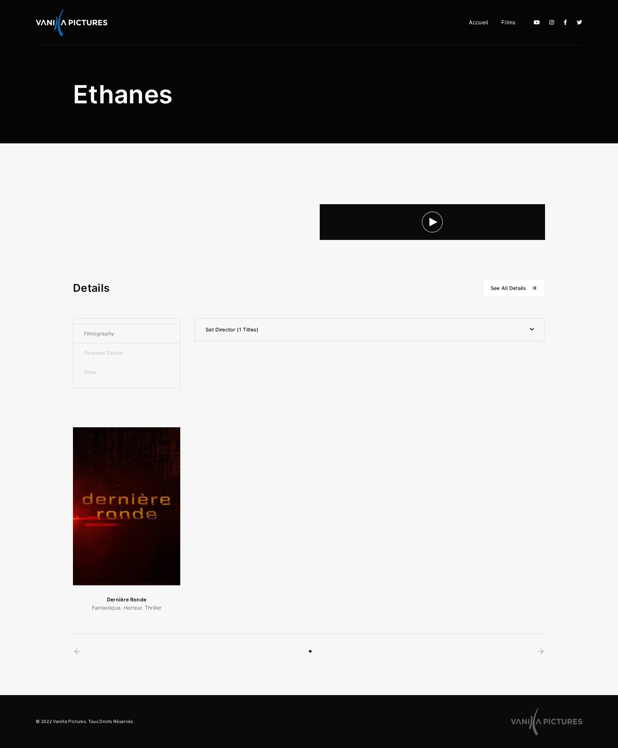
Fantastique (106, 608)
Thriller (153, 608)
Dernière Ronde (127, 599)
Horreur (133, 608)
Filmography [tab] (99, 333)
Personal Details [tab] (104, 353)
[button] (77, 651)
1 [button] (310, 651)
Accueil (478, 22)
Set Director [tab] (231, 329)
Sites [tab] (90, 372)
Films (508, 22)
